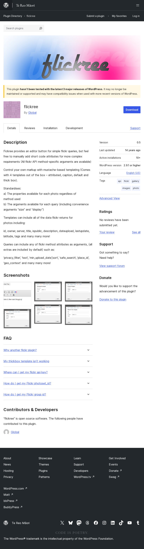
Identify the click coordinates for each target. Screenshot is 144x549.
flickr (126, 181)
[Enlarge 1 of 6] (26, 286)
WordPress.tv (84, 477)
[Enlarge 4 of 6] (57, 309)
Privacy (8, 477)
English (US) (133, 172)
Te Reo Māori (21, 523)
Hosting (9, 470)
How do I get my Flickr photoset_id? (27, 383)
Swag (114, 477)
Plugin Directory (13, 15)
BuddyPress (13, 507)
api (119, 181)
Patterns (44, 477)
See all (136, 232)
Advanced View (109, 198)
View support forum (112, 266)
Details (11, 128)
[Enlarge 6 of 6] (88, 309)
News (7, 464)
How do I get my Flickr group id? (25, 394)
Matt (8, 494)
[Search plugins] (40, 28)
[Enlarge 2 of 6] (26, 313)
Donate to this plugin (112, 299)
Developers (81, 470)
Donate (115, 470)
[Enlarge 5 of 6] (88, 286)
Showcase (45, 458)
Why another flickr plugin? (20, 350)
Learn (77, 458)
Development (74, 128)
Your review (106, 232)
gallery (135, 181)
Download (132, 109)
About (7, 458)
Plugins (43, 470)
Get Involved (117, 458)
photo (136, 188)
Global (32, 112)
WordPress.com (15, 488)
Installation (50, 128)
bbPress (11, 501)
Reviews (29, 128)
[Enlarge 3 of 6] (57, 286)
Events (113, 464)
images (126, 188)
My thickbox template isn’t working (26, 361)
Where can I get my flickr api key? (26, 372)
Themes (44, 464)
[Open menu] (138, 5)
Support (135, 128)
